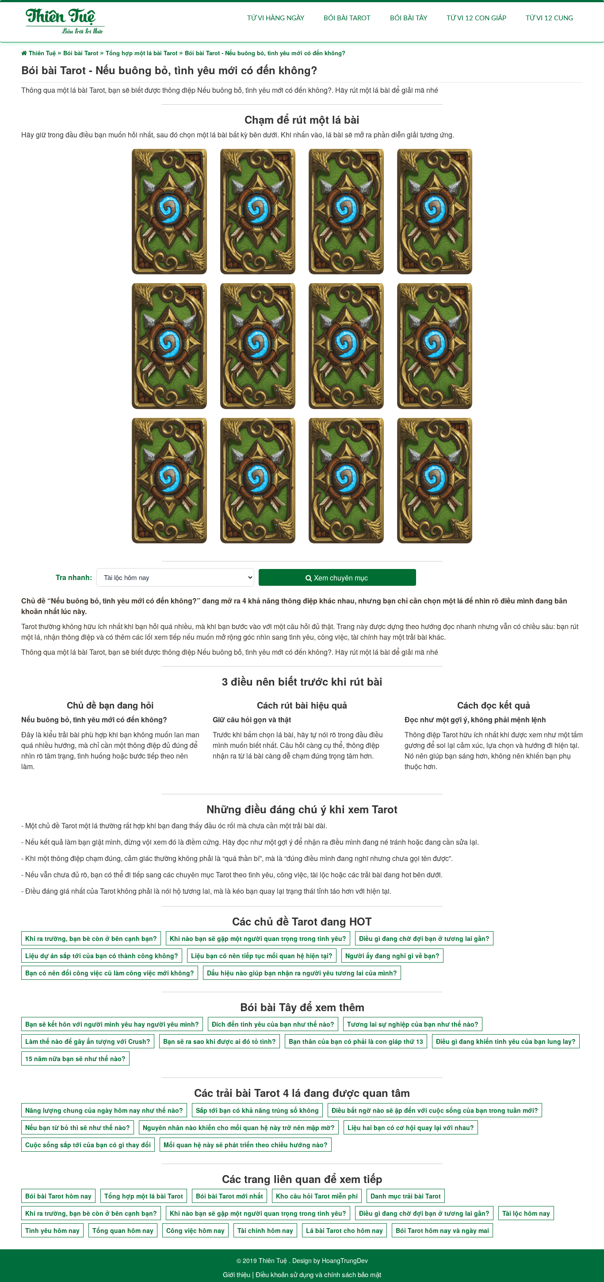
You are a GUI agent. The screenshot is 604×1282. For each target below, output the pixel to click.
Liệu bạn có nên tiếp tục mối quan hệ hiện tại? (262, 955)
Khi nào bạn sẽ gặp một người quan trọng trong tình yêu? (258, 938)
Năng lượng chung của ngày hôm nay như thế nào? (104, 1110)
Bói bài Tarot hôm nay (58, 1195)
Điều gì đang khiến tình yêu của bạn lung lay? (506, 1041)
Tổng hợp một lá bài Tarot (143, 1195)
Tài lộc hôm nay (526, 1213)
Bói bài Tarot (347, 18)
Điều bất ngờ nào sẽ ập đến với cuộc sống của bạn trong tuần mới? (435, 1110)
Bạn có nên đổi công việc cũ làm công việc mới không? (109, 972)
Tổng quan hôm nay (122, 1230)
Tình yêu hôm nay (52, 1230)
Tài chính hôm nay (265, 1230)
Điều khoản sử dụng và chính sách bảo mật (318, 1274)
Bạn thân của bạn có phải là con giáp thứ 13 (356, 1041)
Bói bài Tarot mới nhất (229, 1195)
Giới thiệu (236, 1274)
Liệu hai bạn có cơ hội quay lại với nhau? (411, 1127)
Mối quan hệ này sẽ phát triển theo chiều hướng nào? (246, 1144)
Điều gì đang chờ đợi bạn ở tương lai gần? (424, 938)
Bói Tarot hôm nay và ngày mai (442, 1230)
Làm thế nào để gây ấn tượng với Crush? (87, 1041)
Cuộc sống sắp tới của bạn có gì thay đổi (88, 1144)
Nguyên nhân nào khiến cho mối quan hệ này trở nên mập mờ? (239, 1127)
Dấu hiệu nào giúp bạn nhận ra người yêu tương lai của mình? (302, 972)
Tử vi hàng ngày (275, 18)
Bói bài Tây (408, 18)
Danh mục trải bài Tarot (406, 1195)
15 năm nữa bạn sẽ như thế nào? (75, 1058)
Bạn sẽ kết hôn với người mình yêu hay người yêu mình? (112, 1024)
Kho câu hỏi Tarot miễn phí (317, 1195)
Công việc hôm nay (195, 1230)
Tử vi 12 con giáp (476, 18)
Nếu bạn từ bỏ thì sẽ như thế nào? (77, 1127)
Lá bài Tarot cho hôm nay (344, 1230)
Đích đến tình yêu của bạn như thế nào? (273, 1024)
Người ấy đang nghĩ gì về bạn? (392, 955)
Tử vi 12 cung (549, 18)
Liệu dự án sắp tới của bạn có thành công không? (101, 955)
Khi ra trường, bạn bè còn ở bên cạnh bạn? (91, 938)
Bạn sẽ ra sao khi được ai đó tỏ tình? (219, 1041)
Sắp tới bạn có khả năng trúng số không (257, 1110)
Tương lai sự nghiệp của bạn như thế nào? (412, 1024)
